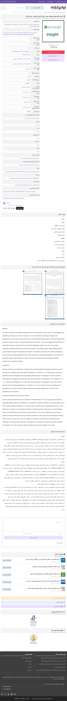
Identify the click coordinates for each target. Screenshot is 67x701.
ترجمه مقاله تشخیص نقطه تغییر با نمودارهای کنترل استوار (45, 574)
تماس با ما (29, 670)
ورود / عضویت (41, 1)
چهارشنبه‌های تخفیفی (26, 658)
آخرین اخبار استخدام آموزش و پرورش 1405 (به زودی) (53, 658)
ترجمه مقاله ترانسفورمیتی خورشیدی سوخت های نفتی (46, 567)
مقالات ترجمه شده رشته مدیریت (51, 12)
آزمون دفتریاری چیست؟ (59, 667)
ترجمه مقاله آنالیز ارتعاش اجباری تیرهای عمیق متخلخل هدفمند (43, 588)
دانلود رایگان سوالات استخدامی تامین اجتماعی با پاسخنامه (52, 664)
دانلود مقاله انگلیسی (52, 60)
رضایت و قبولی (28, 661)
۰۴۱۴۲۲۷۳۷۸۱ (7, 687)
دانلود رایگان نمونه (52, 56)
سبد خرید (36, 8)
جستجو (3, 8)
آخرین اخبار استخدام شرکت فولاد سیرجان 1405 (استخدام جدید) (50, 670)
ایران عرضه (62, 12)
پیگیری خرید (50, 1)
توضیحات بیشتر (7, 560)
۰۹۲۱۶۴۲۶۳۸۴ (7, 689)
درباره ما (29, 667)
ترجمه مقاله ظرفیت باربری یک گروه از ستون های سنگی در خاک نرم (43, 581)
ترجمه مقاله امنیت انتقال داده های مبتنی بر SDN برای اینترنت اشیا (43, 559)
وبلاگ (30, 664)
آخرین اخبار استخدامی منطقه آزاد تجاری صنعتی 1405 (53, 661)
